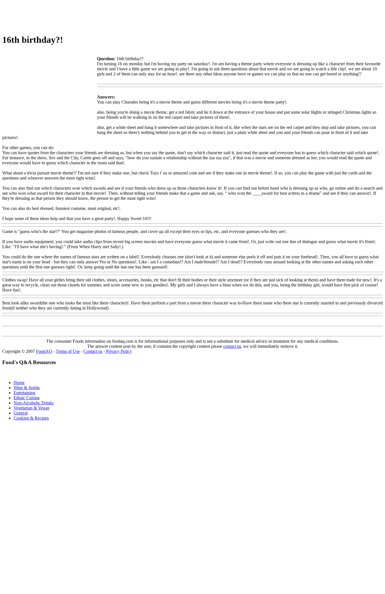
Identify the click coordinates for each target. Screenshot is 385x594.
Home (19, 382)
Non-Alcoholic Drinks (34, 402)
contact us (232, 346)
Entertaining (24, 392)
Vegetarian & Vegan (31, 407)
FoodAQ (44, 351)
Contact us (92, 351)
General (21, 413)
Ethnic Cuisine (27, 397)
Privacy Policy (119, 351)
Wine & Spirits (27, 387)
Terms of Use (68, 351)
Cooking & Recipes (31, 418)
